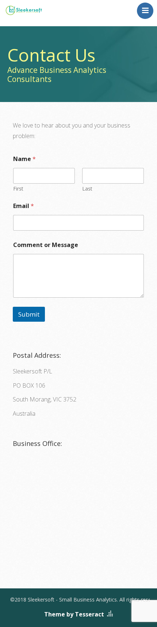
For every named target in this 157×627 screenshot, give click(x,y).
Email (23, 206)
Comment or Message (45, 245)
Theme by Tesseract (74, 614)
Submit (28, 314)
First (18, 188)
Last (87, 188)
